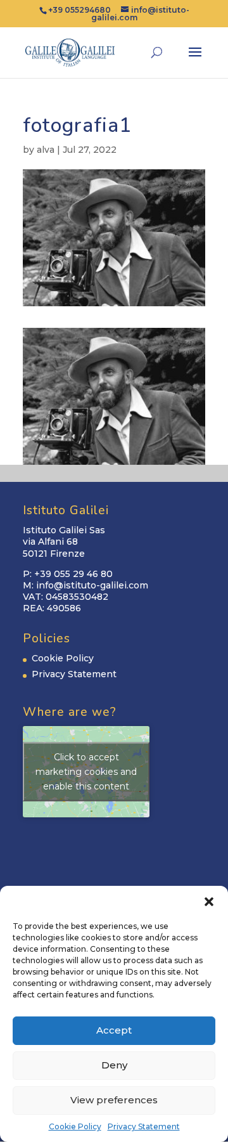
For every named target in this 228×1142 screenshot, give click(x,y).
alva (45, 149)
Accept (114, 1030)
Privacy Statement (144, 1126)
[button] (209, 901)
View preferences (114, 1100)
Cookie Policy (75, 1126)
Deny (114, 1065)
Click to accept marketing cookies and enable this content (86, 771)
